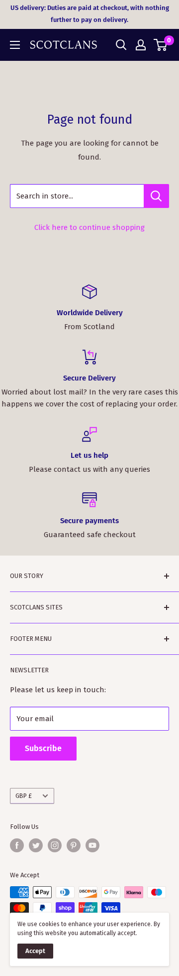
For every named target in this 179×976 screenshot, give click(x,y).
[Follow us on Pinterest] (74, 845)
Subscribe (43, 748)
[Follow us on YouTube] (92, 845)
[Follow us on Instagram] (55, 845)
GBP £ (23, 795)
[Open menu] (15, 45)
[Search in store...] (156, 196)
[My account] (141, 44)
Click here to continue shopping (89, 227)
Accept (35, 951)
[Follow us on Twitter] (36, 845)
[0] (161, 45)
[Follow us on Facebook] (17, 845)
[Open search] (121, 44)
